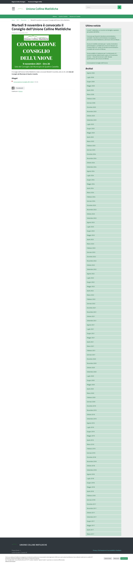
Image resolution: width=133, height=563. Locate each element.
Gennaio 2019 (91, 453)
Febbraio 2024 (91, 197)
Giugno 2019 (91, 431)
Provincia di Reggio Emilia (35, 2)
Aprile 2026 (90, 90)
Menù (13, 10)
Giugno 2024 (91, 180)
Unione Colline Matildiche (42, 9)
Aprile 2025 (90, 137)
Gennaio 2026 (91, 103)
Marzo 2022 (90, 295)
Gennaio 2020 (91, 402)
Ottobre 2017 (91, 513)
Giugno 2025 (91, 128)
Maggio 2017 (91, 525)
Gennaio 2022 (91, 303)
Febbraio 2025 (91, 145)
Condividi (19, 88)
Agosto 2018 (91, 474)
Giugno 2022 (91, 282)
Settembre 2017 (91, 517)
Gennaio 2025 (91, 150)
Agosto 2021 (91, 325)
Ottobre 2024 (91, 163)
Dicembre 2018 (91, 457)
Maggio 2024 (91, 184)
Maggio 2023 (91, 235)
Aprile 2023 (90, 239)
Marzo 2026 (90, 94)
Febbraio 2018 (91, 495)
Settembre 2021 (91, 320)
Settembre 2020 (91, 372)
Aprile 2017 (90, 530)
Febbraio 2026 (91, 99)
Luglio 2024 (90, 175)
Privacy (95, 550)
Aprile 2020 (90, 389)
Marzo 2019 (90, 444)
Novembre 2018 (91, 461)
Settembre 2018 (91, 470)
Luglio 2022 (90, 278)
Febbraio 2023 (91, 248)
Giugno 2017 (91, 521)
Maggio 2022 (91, 286)
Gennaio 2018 (91, 500)
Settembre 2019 (91, 419)
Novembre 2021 (91, 312)
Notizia (20, 91)
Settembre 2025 (91, 120)
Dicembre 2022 (91, 256)
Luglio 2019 (90, 427)
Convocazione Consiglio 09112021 (24, 82)
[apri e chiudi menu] (13, 8)
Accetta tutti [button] (124, 558)
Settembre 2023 (91, 218)
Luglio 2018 (90, 478)
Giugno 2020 (91, 380)
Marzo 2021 (90, 346)
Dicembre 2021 (91, 308)
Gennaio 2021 (91, 355)
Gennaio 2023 (91, 252)
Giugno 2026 (91, 81)
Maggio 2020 (91, 384)
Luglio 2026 (90, 77)
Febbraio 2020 (91, 397)
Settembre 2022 (91, 269)
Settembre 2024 (91, 167)
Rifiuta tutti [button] (116, 558)
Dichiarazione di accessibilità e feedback (109, 550)
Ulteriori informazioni (10, 561)
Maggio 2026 (91, 86)
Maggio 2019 (91, 436)
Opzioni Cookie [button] (108, 558)
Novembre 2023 (91, 209)
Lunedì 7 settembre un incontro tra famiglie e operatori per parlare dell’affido (103, 31)
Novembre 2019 (91, 410)
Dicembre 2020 (91, 359)
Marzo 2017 (90, 534)
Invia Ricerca (119, 7)
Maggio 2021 (91, 338)
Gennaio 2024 (91, 201)
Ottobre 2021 (91, 316)
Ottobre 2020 (91, 367)
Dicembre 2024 (91, 154)
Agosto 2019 (91, 423)
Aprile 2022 (90, 291)
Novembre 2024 (91, 158)
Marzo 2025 (90, 141)
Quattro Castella (63, 16)
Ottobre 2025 (91, 116)
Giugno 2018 (91, 483)
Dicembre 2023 (91, 205)
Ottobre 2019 (91, 414)
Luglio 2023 (90, 227)
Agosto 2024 (91, 171)
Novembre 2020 (91, 363)
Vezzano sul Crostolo (75, 16)
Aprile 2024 (90, 188)
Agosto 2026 (91, 73)
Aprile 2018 (90, 491)
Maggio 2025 (91, 133)
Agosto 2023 (91, 222)
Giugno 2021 (91, 333)
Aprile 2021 (90, 342)
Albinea (55, 16)
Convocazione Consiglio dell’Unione (97, 63)
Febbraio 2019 (91, 449)
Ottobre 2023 (91, 214)
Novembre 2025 (91, 111)
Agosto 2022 (91, 274)
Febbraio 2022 (91, 299)
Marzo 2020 (90, 393)
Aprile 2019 (90, 440)
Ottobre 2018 (91, 466)
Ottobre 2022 (91, 265)
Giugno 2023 (91, 231)
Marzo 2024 (90, 192)
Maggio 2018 (91, 487)
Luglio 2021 (90, 329)
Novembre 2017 (91, 508)
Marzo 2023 (90, 244)
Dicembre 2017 (91, 504)
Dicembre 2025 (91, 107)
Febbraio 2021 (91, 350)
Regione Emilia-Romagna (18, 2)
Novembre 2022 (91, 261)
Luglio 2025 (90, 124)
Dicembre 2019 (91, 406)
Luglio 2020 (90, 376)
